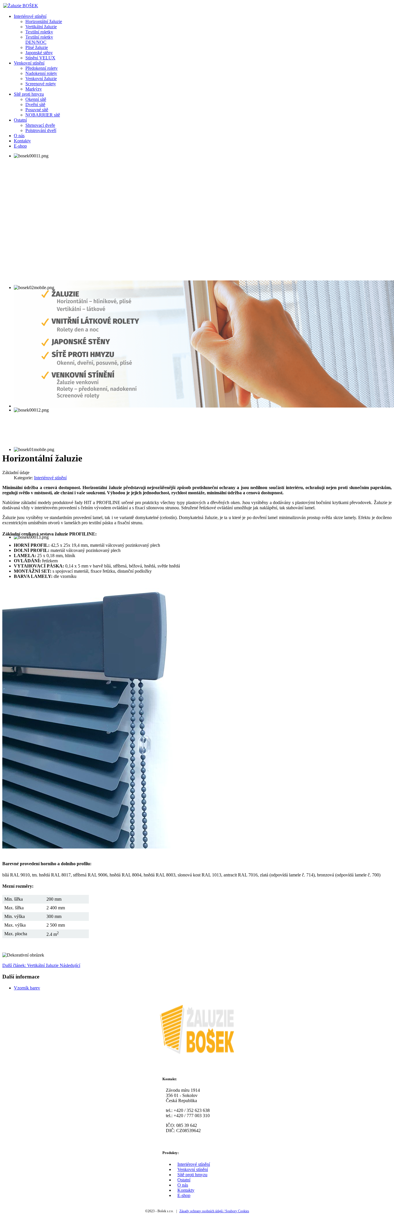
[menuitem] (30, 16)
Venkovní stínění (192, 1169)
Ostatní (183, 1179)
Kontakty (185, 1190)
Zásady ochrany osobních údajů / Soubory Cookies (214, 1211)
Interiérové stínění (50, 477)
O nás (182, 1185)
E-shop (183, 1195)
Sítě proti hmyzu (192, 1174)
